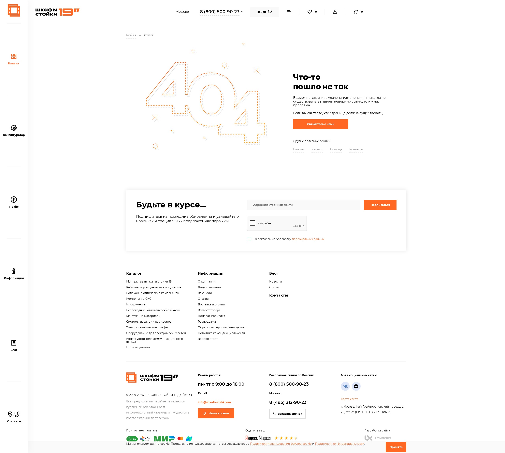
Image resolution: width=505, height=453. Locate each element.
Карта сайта (349, 399)
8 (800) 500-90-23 (219, 11)
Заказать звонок (290, 413)
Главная (298, 149)
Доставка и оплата (211, 304)
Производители (138, 347)
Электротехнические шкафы (147, 327)
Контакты (356, 149)
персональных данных (308, 239)
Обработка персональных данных (222, 327)
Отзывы (203, 298)
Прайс (14, 206)
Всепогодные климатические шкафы (153, 310)
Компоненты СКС (138, 298)
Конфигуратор (14, 135)
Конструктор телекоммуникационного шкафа (154, 340)
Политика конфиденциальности (221, 333)
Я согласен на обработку (289, 239)
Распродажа (207, 321)
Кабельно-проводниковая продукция (153, 287)
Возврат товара (209, 310)
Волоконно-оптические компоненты (152, 293)
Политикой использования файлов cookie (280, 443)
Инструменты (136, 304)
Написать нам (219, 413)
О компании (207, 281)
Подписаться (380, 205)
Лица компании (209, 287)
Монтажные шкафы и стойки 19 (149, 281)
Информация (210, 273)
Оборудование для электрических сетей (156, 333)
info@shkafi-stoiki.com (214, 402)
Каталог (14, 63)
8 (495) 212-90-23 (288, 402)
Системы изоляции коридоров (149, 321)
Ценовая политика (211, 316)
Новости (275, 281)
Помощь (336, 149)
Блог (13, 350)
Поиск (261, 12)
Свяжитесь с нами (320, 124)
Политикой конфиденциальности (339, 443)
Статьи (274, 287)
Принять (396, 447)
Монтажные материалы (143, 316)
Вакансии (205, 293)
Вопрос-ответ (208, 339)
